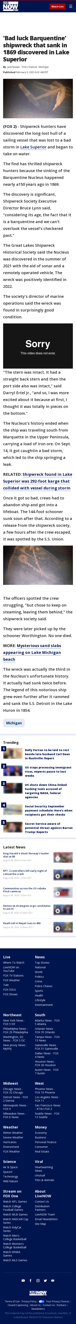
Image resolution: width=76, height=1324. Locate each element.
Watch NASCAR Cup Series (15, 1220)
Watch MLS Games (15, 1260)
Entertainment (44, 1005)
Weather (10, 1127)
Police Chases (43, 986)
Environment (11, 1147)
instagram (38, 1280)
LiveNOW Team (45, 1214)
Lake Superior (33, 147)
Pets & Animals (44, 1180)
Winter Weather (13, 1133)
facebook (30, 1280)
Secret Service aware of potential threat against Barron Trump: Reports (49, 828)
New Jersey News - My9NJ (15, 1046)
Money (41, 1127)
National (40, 967)
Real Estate (42, 1151)
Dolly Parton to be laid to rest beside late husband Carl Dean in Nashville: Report (47, 754)
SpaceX (7, 1172)
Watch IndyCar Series (12, 1229)
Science (9, 1161)
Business (40, 1137)
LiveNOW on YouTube (11, 969)
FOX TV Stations (13, 975)
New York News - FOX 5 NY (14, 1022)
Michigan (44, 67)
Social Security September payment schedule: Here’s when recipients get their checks (48, 810)
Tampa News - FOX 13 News (47, 1038)
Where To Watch (13, 962)
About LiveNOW (43, 1193)
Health (39, 995)
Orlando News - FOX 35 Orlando (45, 1030)
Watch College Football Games (13, 1208)
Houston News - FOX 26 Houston (45, 1063)
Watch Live (57, 6)
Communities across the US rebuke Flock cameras (24, 890)
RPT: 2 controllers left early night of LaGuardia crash (25, 872)
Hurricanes (10, 1142)
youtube (23, 1280)
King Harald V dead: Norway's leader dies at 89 (26, 855)
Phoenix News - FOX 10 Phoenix (45, 1090)
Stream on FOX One (12, 1193)
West (39, 1083)
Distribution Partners (42, 1208)
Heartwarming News (44, 1168)
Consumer (41, 1147)
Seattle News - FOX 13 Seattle (47, 1115)
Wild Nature (10, 1181)
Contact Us (42, 1201)
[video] (63, 857)
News (40, 957)
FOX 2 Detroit (29, 67)
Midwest (10, 1083)
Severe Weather (13, 1137)
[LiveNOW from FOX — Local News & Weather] (10, 6)
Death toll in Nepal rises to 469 (21, 923)
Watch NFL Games (15, 1201)
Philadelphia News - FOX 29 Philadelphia (15, 1030)
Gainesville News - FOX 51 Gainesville (46, 1046)
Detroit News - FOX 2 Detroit (15, 1098)
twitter (45, 1280)
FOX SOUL (9, 989)
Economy (41, 1133)
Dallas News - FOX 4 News (46, 1055)
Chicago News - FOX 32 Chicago (13, 1090)
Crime (38, 981)
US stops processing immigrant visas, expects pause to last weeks (48, 771)
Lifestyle (40, 1000)
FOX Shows (10, 994)
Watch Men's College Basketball (14, 1237)
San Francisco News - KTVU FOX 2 (47, 1107)
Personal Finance (46, 1142)
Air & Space (10, 1167)
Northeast (12, 1015)
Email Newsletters (46, 1219)
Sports (39, 991)
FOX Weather (11, 980)
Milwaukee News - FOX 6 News (14, 1115)
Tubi (6, 985)
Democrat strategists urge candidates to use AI (26, 907)
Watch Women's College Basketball (14, 1245)
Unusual (40, 1175)
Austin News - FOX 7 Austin (46, 1071)
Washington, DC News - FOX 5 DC (14, 1038)
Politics (39, 976)
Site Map (40, 1224)
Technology (10, 1176)
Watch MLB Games (15, 1214)
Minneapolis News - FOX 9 (15, 1107)
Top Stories (42, 962)
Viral (39, 1161)
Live (6, 957)
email (53, 1280)
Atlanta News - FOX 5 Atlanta (47, 1022)
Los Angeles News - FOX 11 (47, 1098)
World (38, 972)
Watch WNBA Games (11, 1253)
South (40, 1015)
